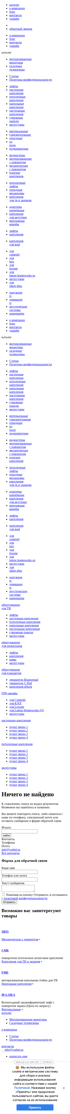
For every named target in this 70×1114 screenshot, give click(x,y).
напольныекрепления (16, 105)
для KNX (15, 703)
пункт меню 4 (18, 737)
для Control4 (17, 699)
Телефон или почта (14, 875)
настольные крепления (24, 629)
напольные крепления (24, 625)
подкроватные (18, 148)
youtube (14, 18)
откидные (15, 138)
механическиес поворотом (18, 167)
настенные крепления (23, 618)
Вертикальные (11, 1009)
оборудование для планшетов (11, 671)
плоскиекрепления (16, 174)
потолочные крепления (24, 622)
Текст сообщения (13, 883)
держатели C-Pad (20, 683)
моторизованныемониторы (20, 60)
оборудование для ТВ (11, 606)
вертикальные (18, 131)
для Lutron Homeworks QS (26, 710)
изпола (12, 143)
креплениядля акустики (18, 215)
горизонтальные (20, 134)
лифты (13, 86)
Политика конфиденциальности (30, 79)
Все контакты (11, 853)
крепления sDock (20, 686)
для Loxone (16, 706)
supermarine (16, 313)
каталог (14, 4)
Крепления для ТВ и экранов (21, 961)
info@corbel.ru (11, 849)
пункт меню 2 (18, 730)
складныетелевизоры (17, 67)
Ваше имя (8, 868)
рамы (12, 659)
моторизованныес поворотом (20, 160)
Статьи (14, 76)
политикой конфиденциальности (25, 898)
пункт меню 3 (18, 734)
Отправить (9, 902)
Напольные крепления (17, 983)
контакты (15, 15)
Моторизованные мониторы (28, 1019)
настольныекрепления (17, 112)
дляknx (11, 259)
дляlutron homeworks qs (22, 273)
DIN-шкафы (10, 693)
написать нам (18, 1056)
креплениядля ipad (16, 242)
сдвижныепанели (16, 119)
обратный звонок (20, 28)
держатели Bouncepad (23, 679)
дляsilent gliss (15, 284)
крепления (16, 234)
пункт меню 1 (18, 727)
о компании (17, 8)
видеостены (17, 155)
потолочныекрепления (17, 98)
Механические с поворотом (20, 939)
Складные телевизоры (24, 1023)
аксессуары (16, 124)
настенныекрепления (16, 91)
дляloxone (13, 266)
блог (12, 11)
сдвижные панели (21, 632)
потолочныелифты (17, 184)
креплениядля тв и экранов (20, 198)
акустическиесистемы (18, 308)
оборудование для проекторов (12, 644)
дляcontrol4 (14, 252)
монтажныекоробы (17, 222)
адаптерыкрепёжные (16, 208)
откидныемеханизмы (16, 191)
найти (6, 835)
